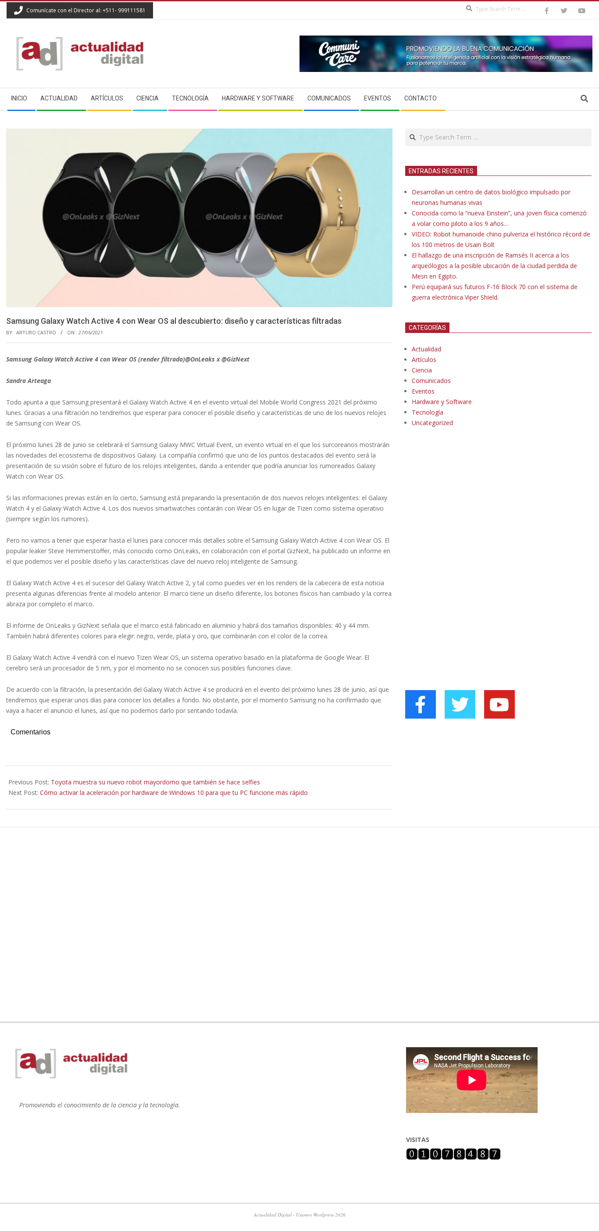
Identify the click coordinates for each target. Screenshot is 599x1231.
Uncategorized (432, 423)
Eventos (423, 391)
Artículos (424, 359)
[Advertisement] (471, 524)
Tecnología (427, 412)
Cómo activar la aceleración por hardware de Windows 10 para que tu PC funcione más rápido (174, 792)
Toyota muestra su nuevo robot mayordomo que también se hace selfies (155, 782)
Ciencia (422, 370)
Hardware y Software (442, 401)
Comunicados (431, 380)
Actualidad (426, 349)
